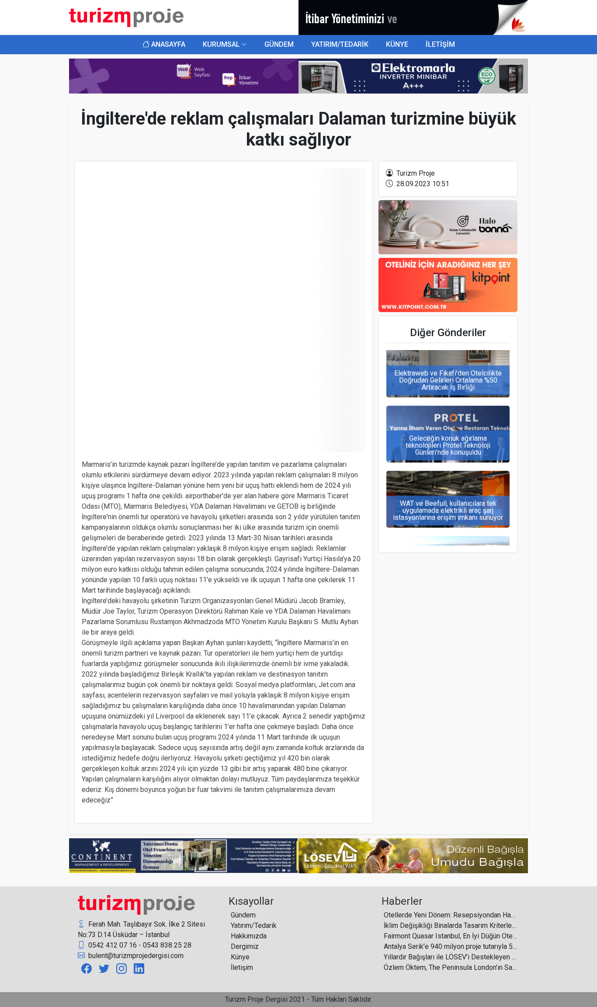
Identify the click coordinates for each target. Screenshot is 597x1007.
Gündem (243, 915)
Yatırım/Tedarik (254, 925)
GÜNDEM (279, 44)
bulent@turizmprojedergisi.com (135, 955)
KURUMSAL (221, 44)
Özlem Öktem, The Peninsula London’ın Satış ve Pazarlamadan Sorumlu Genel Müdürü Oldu (450, 967)
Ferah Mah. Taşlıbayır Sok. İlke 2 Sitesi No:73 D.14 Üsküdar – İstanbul (141, 929)
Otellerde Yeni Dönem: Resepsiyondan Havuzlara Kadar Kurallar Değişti (450, 915)
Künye (240, 957)
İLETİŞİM (440, 44)
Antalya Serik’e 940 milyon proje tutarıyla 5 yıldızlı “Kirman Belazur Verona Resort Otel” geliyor (450, 946)
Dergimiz (245, 946)
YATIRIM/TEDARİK (339, 44)
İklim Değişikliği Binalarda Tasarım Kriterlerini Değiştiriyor (450, 925)
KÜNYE (397, 44)
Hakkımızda (249, 936)
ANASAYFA (167, 44)
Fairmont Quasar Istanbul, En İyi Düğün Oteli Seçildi (450, 936)
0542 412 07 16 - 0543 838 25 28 (139, 945)
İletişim (242, 967)
